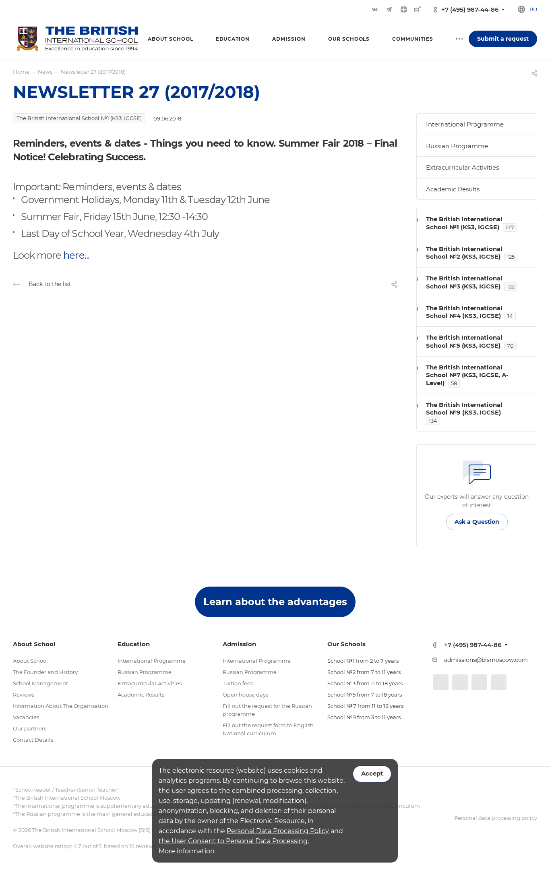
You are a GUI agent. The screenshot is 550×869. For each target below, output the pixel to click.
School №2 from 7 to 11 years (364, 672)
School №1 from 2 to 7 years (363, 660)
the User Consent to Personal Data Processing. (234, 841)
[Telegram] (389, 9)
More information (187, 851)
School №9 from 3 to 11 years (364, 717)
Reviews (23, 694)
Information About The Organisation (60, 706)
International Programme (465, 124)
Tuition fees (238, 683)
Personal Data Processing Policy (278, 831)
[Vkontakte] (374, 9)
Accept (372, 773)
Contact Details (33, 739)
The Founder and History (45, 672)
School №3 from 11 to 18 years (365, 683)
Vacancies (26, 717)
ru (533, 9)
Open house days (245, 694)
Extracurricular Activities (462, 167)
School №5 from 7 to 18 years (364, 694)
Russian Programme (457, 146)
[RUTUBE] (417, 9)
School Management (40, 683)
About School (30, 660)
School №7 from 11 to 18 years (365, 706)
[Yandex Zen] (403, 9)
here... (76, 255)
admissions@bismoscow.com (486, 660)
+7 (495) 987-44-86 (469, 9)
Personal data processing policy (495, 818)
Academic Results (453, 189)
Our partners (29, 728)
